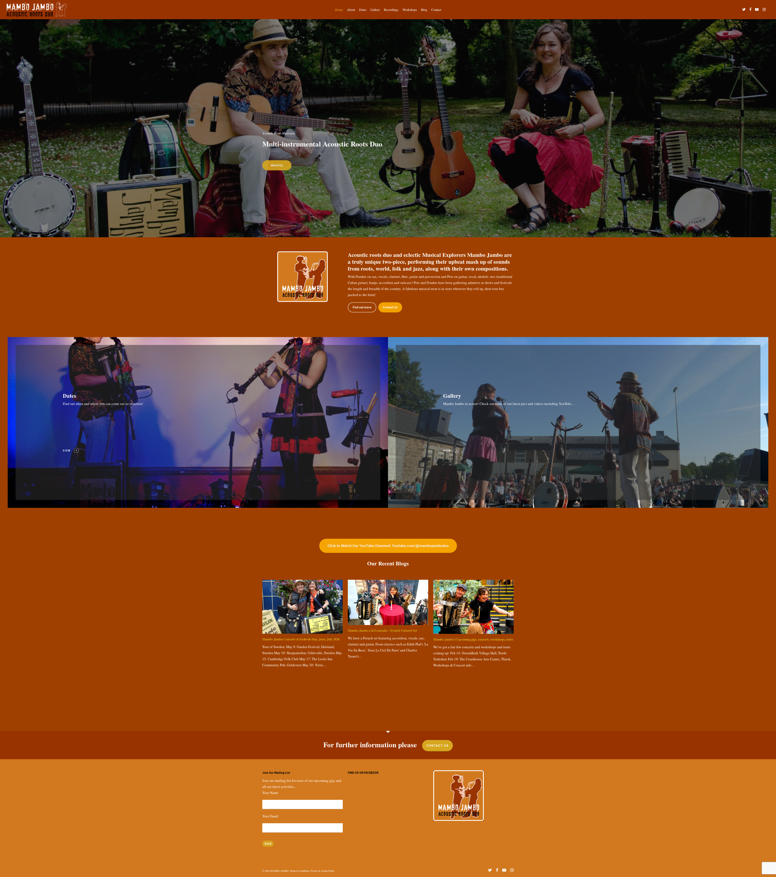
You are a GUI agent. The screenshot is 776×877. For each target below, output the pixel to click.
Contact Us (437, 745)
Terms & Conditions (299, 870)
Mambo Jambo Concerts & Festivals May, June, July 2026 (301, 639)
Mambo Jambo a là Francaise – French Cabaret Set (382, 630)
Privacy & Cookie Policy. (323, 870)
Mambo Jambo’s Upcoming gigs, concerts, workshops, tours (473, 639)
